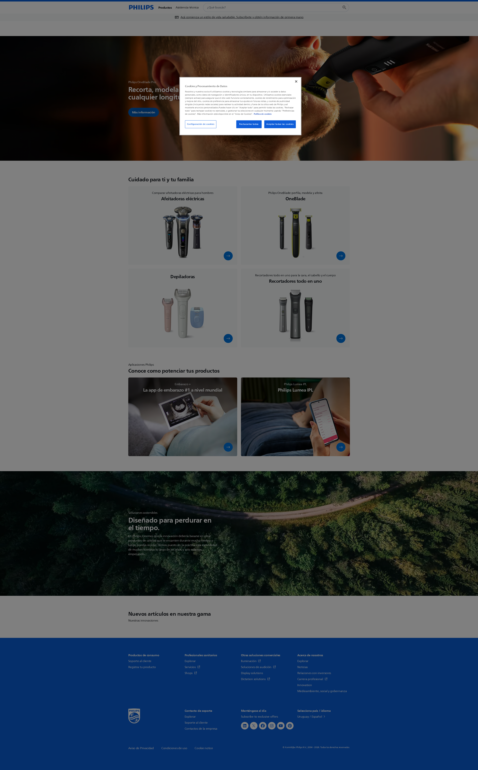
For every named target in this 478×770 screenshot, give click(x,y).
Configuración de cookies (200, 124)
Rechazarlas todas (249, 124)
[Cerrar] (296, 81)
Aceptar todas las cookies (280, 124)
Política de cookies (263, 114)
